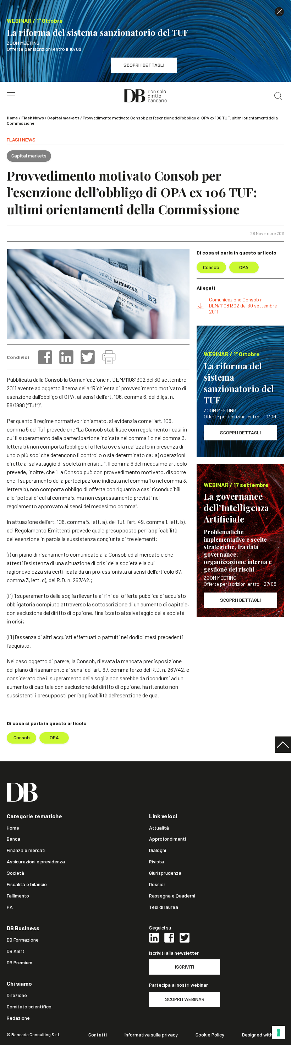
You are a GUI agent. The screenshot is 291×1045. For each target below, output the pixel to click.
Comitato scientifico (29, 1006)
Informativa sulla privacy (151, 1035)
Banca (13, 839)
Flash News (32, 117)
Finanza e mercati (26, 850)
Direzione (17, 995)
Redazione (18, 1018)
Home (12, 117)
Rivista (156, 861)
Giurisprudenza (165, 873)
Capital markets (63, 117)
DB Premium (19, 962)
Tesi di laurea (163, 907)
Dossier (157, 884)
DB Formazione (23, 940)
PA (10, 907)
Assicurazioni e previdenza (36, 861)
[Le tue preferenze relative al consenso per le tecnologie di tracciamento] (278, 1032)
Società (15, 873)
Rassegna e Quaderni (172, 896)
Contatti (97, 1035)
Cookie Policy (210, 1035)
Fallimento (18, 896)
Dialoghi (157, 850)
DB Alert (15, 951)
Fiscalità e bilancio (27, 884)
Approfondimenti (167, 839)
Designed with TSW (263, 1035)
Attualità (159, 828)
